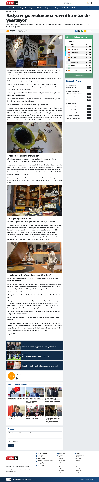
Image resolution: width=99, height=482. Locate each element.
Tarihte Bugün (55, 8)
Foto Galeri (62, 453)
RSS (10, 479)
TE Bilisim (19, 375)
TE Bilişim (90, 479)
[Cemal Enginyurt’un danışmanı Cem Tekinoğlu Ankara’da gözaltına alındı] (53, 392)
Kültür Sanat (40, 8)
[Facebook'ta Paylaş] (76, 31)
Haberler (8, 11)
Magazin (32, 8)
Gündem (9, 8)
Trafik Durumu (41, 458)
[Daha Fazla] (85, 31)
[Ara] (89, 8)
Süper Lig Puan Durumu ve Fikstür (46, 460)
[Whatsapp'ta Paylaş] (82, 31)
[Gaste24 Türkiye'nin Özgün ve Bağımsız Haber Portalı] (12, 3)
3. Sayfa (78, 468)
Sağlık (47, 8)
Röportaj (78, 470)
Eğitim (77, 456)
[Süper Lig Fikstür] (90, 81)
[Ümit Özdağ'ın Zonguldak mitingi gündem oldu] (35, 410)
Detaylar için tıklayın (78, 75)
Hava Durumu (41, 455)
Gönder (11, 445)
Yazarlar (61, 455)
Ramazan (61, 470)
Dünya (22, 8)
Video (78, 453)
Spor (26, 8)
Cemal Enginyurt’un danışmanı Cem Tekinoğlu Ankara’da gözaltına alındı (52, 400)
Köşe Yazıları (62, 472)
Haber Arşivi (41, 465)
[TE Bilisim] (11, 376)
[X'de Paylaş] (79, 31)
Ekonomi (15, 8)
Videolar (73, 8)
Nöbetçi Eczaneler (42, 453)
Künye (78, 472)
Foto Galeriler (65, 8)
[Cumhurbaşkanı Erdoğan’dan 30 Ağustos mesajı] (16, 392)
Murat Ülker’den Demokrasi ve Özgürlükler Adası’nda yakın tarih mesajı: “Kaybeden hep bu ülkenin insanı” (53, 419)
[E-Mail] (17, 378)
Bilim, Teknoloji (80, 455)
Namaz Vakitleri (41, 456)
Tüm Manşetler (41, 462)
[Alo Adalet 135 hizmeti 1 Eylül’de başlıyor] (16, 410)
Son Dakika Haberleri (43, 463)
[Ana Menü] (91, 8)
